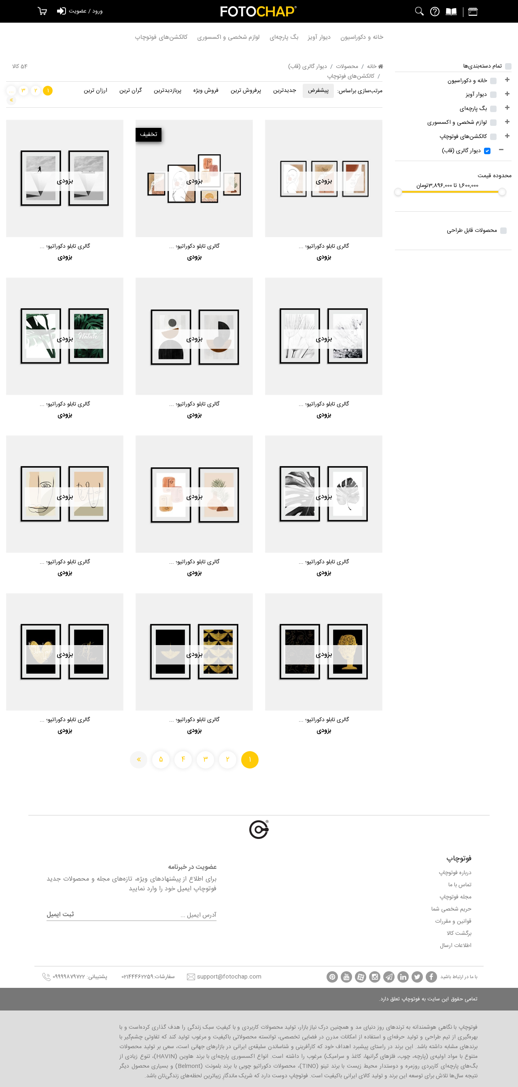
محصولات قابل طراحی (472, 231)
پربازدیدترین (167, 91)
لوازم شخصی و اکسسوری (228, 37)
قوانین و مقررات (453, 921)
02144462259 (137, 976)
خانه (372, 67)
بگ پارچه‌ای (284, 37)
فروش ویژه (206, 91)
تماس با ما (459, 885)
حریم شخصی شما (451, 909)
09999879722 (69, 976)
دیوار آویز (319, 37)
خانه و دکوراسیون (361, 37)
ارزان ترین (95, 91)
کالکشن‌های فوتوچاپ (161, 37)
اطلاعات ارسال (455, 946)
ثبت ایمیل (60, 915)
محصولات (347, 67)
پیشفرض (318, 91)
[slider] (502, 192)
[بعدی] (11, 100)
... (11, 91)
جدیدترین (284, 91)
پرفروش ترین (246, 91)
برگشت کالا (459, 933)
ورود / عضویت (86, 11)
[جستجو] (419, 11)
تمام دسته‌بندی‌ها (482, 66)
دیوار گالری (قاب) (461, 151)
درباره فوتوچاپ (455, 873)
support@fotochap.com (229, 976)
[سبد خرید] (40, 11)
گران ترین (130, 91)
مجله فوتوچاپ (455, 897)
